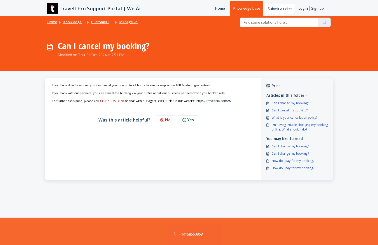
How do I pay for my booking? (293, 161)
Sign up (317, 8)
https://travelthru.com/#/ (213, 101)
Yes (190, 119)
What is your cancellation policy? (294, 117)
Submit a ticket (280, 8)
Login (303, 8)
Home (220, 8)
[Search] (324, 22)
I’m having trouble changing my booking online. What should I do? (300, 127)
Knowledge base (246, 8)
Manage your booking (137, 22)
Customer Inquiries (107, 22)
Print (276, 85)
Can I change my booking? (290, 103)
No (168, 119)
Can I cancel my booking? (290, 110)
